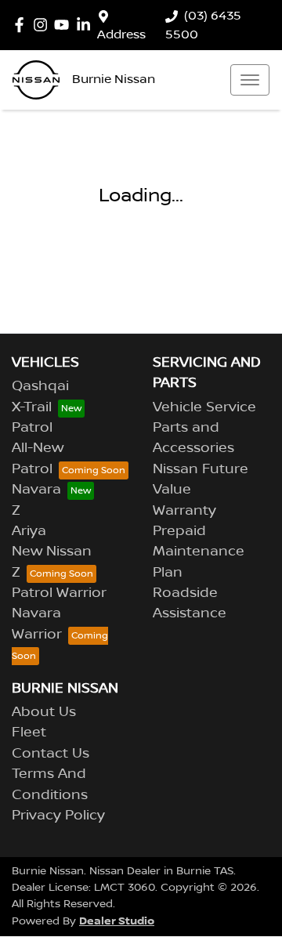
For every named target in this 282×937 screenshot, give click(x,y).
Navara (36, 489)
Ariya (29, 531)
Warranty (184, 510)
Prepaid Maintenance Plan (198, 552)
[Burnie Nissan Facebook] (22, 24)
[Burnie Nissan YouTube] (64, 24)
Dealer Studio (116, 921)
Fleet (29, 732)
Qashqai (40, 386)
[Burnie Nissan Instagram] (43, 24)
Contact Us (50, 753)
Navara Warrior (37, 623)
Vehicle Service (204, 407)
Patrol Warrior (59, 593)
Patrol (32, 427)
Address (121, 34)
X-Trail (32, 407)
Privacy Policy (58, 815)
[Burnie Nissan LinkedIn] (86, 24)
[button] (249, 80)
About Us (44, 712)
